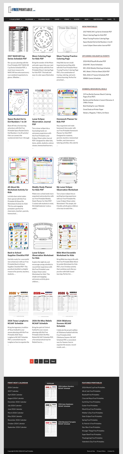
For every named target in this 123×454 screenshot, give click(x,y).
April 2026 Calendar (15, 395)
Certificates (98, 19)
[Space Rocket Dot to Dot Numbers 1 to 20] (18, 102)
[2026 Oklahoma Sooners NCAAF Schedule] (67, 304)
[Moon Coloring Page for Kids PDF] (43, 39)
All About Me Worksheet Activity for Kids (18, 190)
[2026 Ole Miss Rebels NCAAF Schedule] (43, 304)
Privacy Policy (101, 451)
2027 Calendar (13, 391)
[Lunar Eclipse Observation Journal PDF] (43, 102)
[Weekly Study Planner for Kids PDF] (43, 170)
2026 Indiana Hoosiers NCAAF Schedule (66, 387)
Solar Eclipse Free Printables (92, 416)
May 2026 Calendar (15, 416)
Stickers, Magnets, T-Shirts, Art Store (96, 113)
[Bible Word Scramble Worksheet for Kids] (67, 236)
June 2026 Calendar (15, 409)
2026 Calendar (13, 387)
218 (46, 361)
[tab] (50, 384)
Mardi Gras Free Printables (91, 409)
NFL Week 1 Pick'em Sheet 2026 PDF (96, 71)
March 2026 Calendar (16, 413)
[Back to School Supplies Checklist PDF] (18, 236)
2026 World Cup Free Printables (93, 387)
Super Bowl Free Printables (91, 434)
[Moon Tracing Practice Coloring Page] (67, 39)
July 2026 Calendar (15, 406)
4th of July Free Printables (91, 391)
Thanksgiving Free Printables (92, 438)
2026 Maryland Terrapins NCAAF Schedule (67, 423)
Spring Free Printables (90, 420)
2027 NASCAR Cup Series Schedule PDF (97, 32)
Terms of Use (91, 451)
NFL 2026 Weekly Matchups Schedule (96, 68)
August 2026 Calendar (16, 398)
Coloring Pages (44, 19)
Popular (50, 383)
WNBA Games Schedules (92, 78)
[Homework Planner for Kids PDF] (67, 102)
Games (57, 19)
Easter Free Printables (90, 406)
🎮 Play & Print (14, 19)
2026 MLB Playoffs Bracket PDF (94, 61)
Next (53, 361)
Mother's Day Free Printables (92, 413)
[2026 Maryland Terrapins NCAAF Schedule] (51, 422)
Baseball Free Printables (90, 395)
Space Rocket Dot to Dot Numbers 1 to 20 (97, 42)
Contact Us (111, 451)
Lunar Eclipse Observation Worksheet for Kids (42, 255)
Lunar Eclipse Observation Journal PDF (41, 122)
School (77, 19)
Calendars (29, 19)
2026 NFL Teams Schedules (93, 65)
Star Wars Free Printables (91, 427)
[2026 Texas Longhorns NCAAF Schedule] (18, 304)
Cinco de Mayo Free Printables (93, 398)
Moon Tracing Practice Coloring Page (96, 39)
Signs (87, 19)
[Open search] (114, 19)
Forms (66, 19)
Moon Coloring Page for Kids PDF (95, 35)
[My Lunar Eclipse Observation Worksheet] (67, 170)
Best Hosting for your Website (93, 106)
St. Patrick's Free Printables (91, 424)
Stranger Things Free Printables (93, 431)
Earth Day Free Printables (91, 402)
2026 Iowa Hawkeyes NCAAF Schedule (65, 405)
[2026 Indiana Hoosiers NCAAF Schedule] (51, 387)
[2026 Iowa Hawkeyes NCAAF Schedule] (51, 404)
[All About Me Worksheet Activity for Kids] (18, 170)
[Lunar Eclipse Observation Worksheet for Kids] (43, 236)
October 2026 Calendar (16, 424)
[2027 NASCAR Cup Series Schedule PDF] (18, 39)
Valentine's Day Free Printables (93, 442)
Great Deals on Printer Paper (93, 109)
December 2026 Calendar (17, 402)
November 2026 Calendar (17, 420)
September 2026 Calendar (17, 427)
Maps (109, 19)
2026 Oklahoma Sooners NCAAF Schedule (64, 323)
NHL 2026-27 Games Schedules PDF (96, 75)
